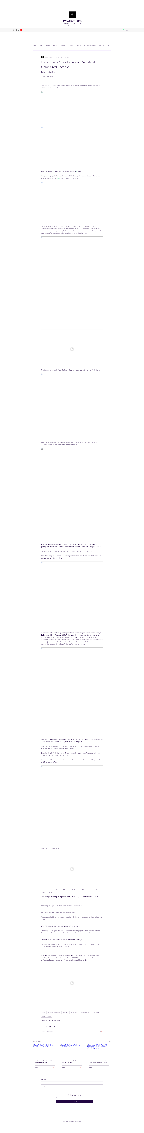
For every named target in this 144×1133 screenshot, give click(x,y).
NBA (41, 45)
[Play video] (72, 349)
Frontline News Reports (90, 45)
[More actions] (102, 57)
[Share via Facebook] (42, 1026)
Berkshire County (46, 1016)
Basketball (63, 45)
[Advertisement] (30, 4)
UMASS (71, 45)
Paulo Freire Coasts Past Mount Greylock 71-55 (70, 1062)
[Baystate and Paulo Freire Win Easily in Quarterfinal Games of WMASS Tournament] (99, 1051)
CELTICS (78, 45)
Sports (44, 1012)
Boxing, (48, 45)
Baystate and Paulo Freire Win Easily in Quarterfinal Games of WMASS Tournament (99, 1062)
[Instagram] (16, 30)
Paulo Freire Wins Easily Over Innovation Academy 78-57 (44, 1062)
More (100, 45)
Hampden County (84, 1012)
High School (74, 1012)
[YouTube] (21, 30)
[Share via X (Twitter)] (46, 1026)
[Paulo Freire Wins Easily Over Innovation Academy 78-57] (45, 1051)
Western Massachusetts (54, 1012)
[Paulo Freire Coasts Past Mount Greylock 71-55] (72, 1051)
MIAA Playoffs (95, 1012)
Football (55, 45)
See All (109, 1041)
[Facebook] (13, 30)
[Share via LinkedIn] (50, 1026)
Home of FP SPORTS (72, 23)
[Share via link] (54, 1026)
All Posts (35, 45)
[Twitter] (19, 30)
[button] (109, 45)
